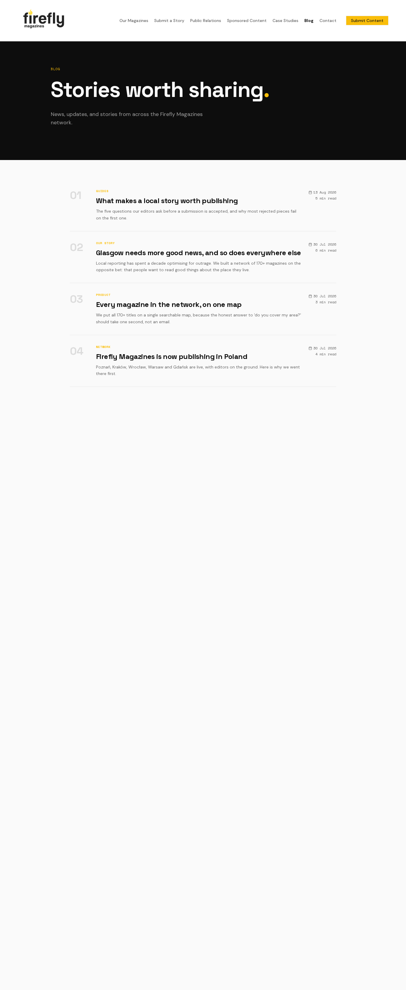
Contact (328, 20)
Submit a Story (169, 20)
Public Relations (205, 20)
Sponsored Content (247, 20)
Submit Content (367, 20)
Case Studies (285, 20)
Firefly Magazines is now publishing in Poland (171, 356)
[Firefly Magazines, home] (44, 20)
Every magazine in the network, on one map (168, 304)
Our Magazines (133, 20)
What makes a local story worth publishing (167, 200)
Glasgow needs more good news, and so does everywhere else (198, 252)
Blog (309, 20)
